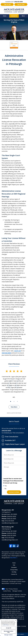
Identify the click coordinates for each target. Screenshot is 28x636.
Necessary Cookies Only (8, 632)
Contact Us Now (14, 492)
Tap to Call (7, 4)
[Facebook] (10, 545)
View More (14, 407)
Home (4, 16)
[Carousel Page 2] (14, 401)
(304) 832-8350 (11, 516)
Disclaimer (14, 567)
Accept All (8, 628)
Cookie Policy (7, 591)
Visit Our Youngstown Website (11, 594)
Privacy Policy (14, 569)
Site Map (14, 572)
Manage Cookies (17, 591)
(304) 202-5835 (11, 519)
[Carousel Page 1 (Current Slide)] (10, 401)
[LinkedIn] (14, 545)
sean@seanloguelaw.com (10, 523)
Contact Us (14, 16)
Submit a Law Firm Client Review (14, 413)
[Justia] (17, 545)
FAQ (14, 565)
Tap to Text (20, 4)
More (23, 16)
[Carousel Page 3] (17, 401)
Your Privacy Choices (12, 589)
